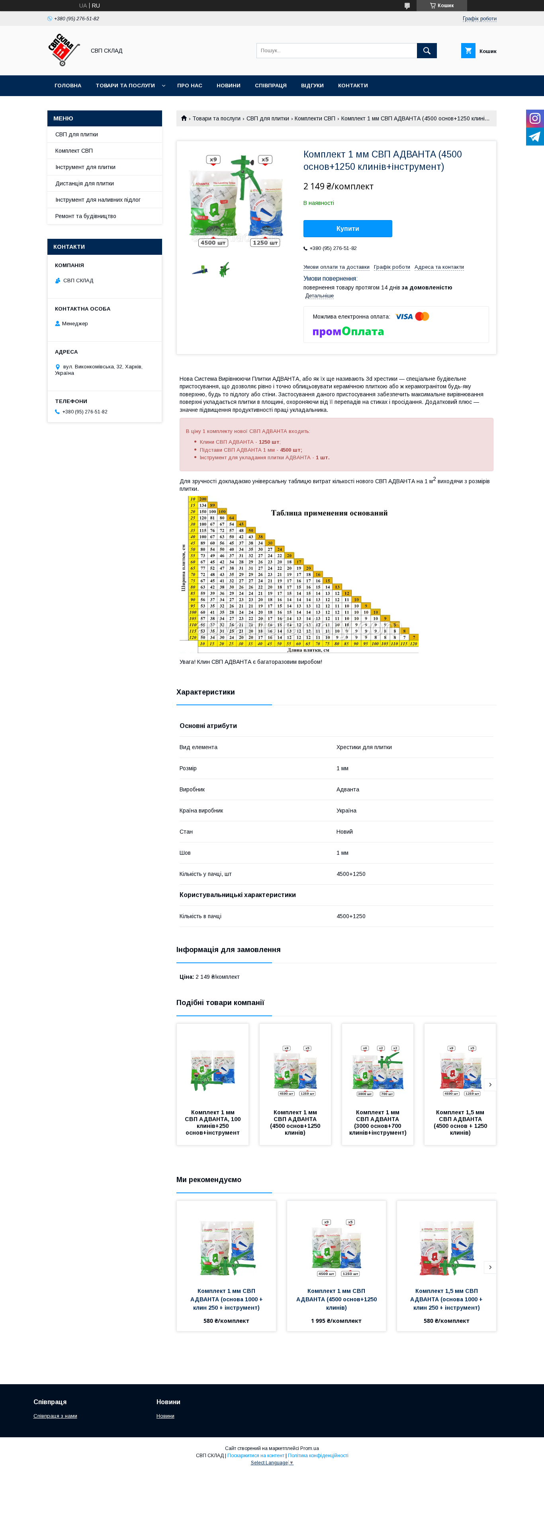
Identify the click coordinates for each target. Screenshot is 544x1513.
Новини (229, 86)
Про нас (189, 86)
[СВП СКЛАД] (64, 65)
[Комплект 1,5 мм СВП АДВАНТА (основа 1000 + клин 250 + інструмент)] (446, 1241)
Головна (68, 86)
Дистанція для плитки (84, 183)
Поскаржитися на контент (255, 1455)
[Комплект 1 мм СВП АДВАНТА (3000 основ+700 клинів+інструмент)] (378, 1064)
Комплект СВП (74, 151)
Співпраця (271, 86)
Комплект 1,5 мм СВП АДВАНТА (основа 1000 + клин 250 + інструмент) (447, 1299)
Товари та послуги (125, 86)
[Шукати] (427, 50)
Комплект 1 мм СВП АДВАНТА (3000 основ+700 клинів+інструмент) (378, 1122)
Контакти (353, 86)
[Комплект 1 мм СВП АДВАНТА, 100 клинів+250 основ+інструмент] (213, 1064)
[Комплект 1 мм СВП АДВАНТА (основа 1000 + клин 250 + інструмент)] (226, 1241)
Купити (348, 228)
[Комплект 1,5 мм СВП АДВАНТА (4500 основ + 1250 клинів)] (460, 1064)
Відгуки (312, 86)
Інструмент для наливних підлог (98, 200)
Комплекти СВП (315, 118)
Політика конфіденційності (318, 1455)
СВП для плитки (268, 118)
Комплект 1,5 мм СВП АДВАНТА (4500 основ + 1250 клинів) (461, 1122)
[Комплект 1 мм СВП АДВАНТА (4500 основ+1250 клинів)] (295, 1064)
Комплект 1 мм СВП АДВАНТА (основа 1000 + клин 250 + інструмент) (227, 1299)
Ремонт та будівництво (85, 216)
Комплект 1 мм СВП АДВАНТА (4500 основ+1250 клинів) (296, 1122)
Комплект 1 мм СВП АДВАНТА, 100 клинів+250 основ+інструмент (213, 1122)
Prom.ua (309, 1448)
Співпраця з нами (55, 1416)
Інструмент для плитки (85, 167)
